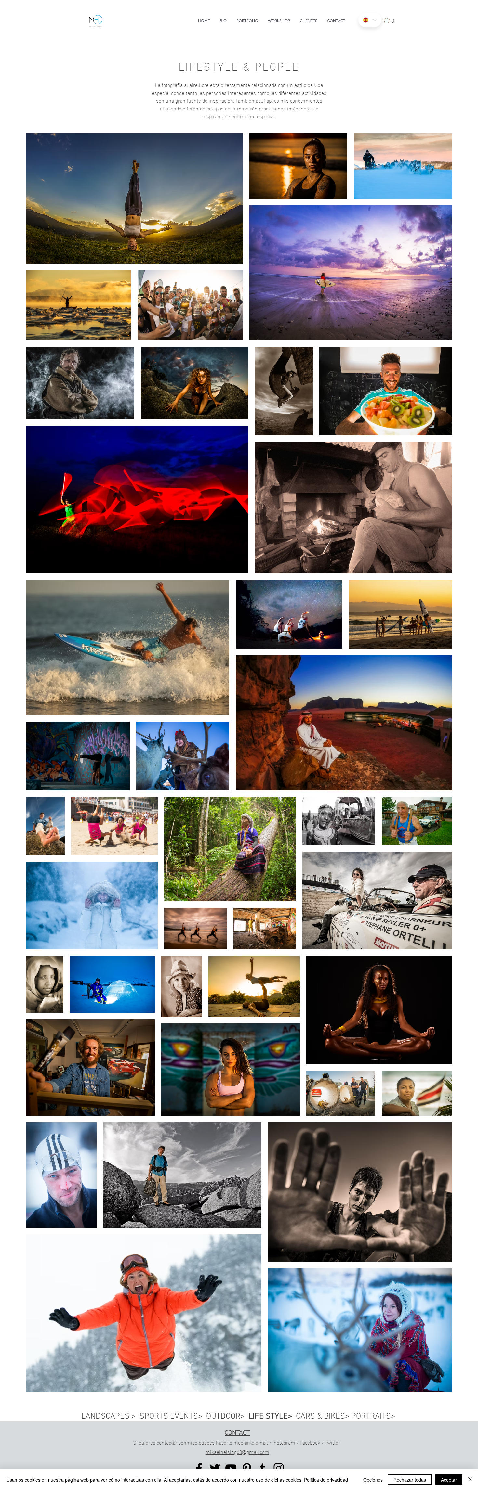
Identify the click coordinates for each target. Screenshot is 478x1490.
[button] (391, 20)
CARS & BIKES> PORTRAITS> (345, 1416)
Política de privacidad (326, 1479)
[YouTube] (231, 1468)
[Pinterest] (247, 1468)
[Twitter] (215, 1468)
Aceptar (449, 1479)
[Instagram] (278, 1468)
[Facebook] (199, 1468)
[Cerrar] (470, 1479)
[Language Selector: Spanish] (369, 20)
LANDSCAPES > (110, 1416)
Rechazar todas (409, 1479)
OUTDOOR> (227, 1416)
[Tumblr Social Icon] (263, 1468)
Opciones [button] (373, 1479)
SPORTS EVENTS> (172, 1416)
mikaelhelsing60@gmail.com (237, 1451)
